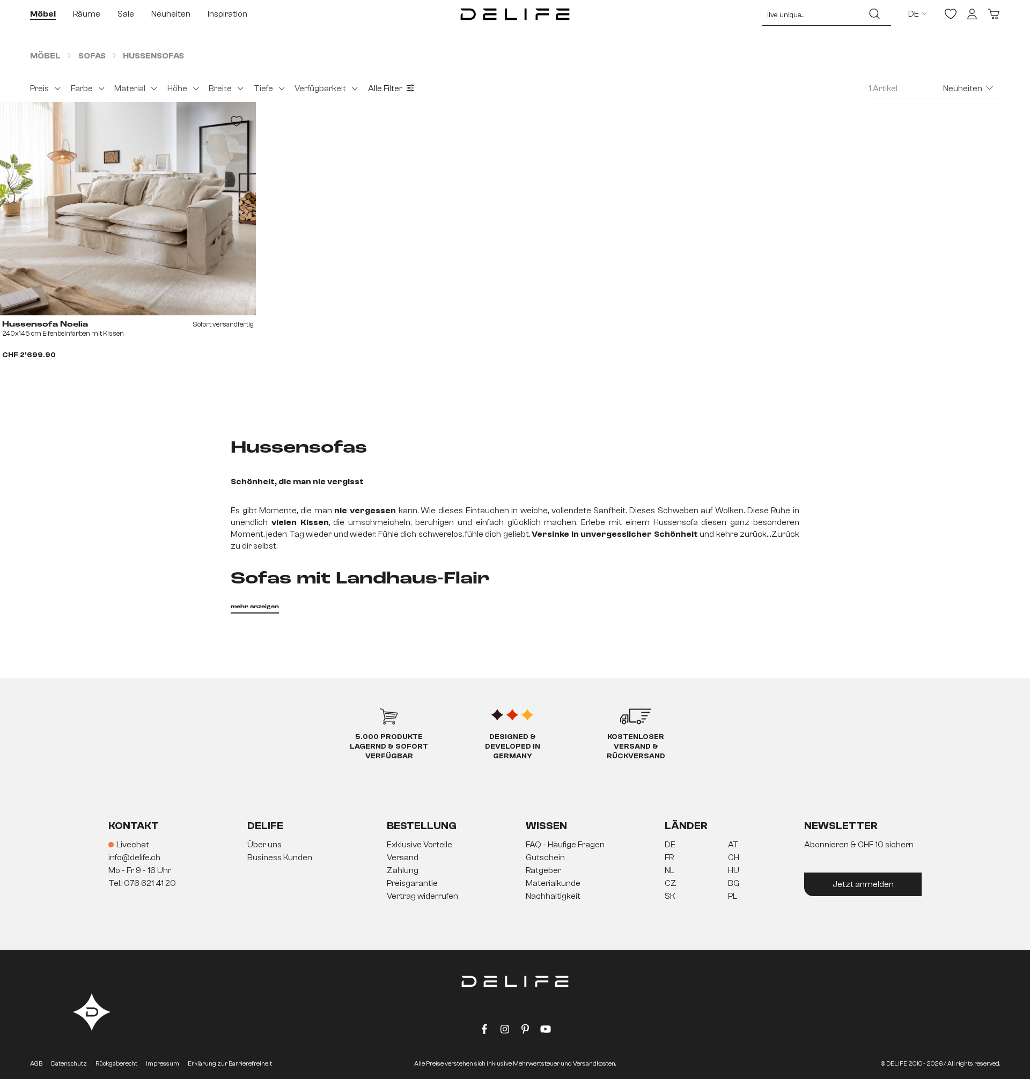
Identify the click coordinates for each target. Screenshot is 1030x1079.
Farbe (82, 88)
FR (669, 857)
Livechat (132, 844)
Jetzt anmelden (863, 884)
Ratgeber (543, 870)
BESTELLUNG (422, 825)
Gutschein (545, 857)
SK (670, 896)
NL (669, 870)
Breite (220, 88)
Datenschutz (69, 1063)
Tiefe (263, 88)
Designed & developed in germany (512, 746)
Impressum (162, 1063)
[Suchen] (874, 14)
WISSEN (546, 825)
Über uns (264, 844)
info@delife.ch (134, 857)
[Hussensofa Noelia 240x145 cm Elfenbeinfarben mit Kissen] (128, 208)
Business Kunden (279, 857)
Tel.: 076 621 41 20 (142, 883)
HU (733, 870)
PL (732, 896)
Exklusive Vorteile (419, 844)
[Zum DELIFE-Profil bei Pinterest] (525, 1031)
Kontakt (133, 825)
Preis (39, 88)
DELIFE (265, 825)
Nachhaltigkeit (553, 896)
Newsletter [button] (841, 825)
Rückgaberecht (116, 1063)
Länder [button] (686, 825)
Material (129, 88)
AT (733, 844)
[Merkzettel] (950, 14)
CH (733, 857)
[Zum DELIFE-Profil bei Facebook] (484, 1031)
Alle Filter (385, 88)
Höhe (177, 88)
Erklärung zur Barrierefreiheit (230, 1063)
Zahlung (402, 870)
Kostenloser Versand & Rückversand (636, 746)
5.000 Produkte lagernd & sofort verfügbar (389, 746)
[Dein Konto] (972, 14)
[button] (515, 871)
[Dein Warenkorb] (993, 14)
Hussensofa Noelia (45, 324)
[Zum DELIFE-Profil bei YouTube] (545, 1031)
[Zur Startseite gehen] (515, 14)
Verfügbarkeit (320, 88)
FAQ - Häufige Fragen (565, 844)
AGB (36, 1063)
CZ (670, 883)
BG (733, 883)
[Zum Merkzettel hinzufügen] (236, 121)
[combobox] (810, 14)
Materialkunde (553, 883)
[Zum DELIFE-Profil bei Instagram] (505, 1031)
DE (670, 844)
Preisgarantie (412, 883)
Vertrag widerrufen (422, 896)
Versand (402, 857)
